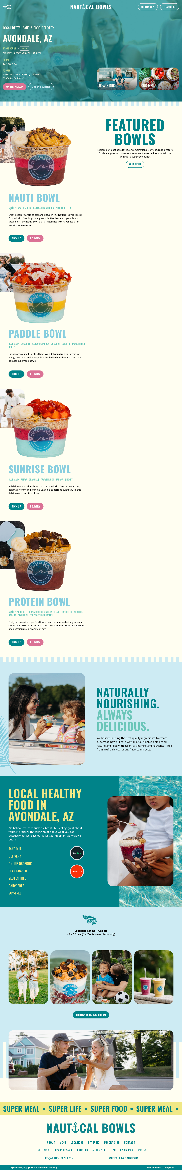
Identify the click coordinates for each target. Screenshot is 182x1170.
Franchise (170, 7)
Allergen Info (99, 1150)
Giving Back (126, 1150)
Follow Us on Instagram (91, 1015)
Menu (62, 1142)
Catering (94, 1142)
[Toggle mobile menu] (7, 7)
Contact (129, 1142)
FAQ (114, 1150)
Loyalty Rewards (63, 1150)
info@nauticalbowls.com (58, 1158)
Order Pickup (14, 86)
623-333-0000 (10, 63)
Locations (77, 1142)
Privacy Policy (168, 1167)
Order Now (148, 7)
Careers (141, 1150)
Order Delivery (41, 86)
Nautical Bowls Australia (123, 1158)
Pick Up (16, 238)
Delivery (35, 238)
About (51, 1142)
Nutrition (82, 1150)
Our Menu (135, 164)
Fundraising (112, 1142)
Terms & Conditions (153, 1167)
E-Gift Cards (42, 1150)
